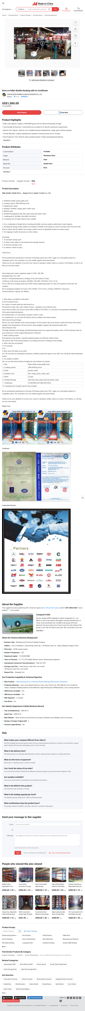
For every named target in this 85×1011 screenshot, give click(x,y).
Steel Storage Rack (51, 15)
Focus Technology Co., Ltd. (28, 1005)
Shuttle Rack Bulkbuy (23, 989)
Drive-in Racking (7, 939)
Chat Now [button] (64, 113)
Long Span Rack (27, 943)
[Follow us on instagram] (74, 998)
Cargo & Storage (25, 15)
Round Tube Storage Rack (58, 964)
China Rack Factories (10, 979)
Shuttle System (20, 984)
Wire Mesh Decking (8, 943)
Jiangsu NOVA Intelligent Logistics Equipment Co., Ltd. (24, 94)
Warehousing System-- (9, 935)
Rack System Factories (44, 979)
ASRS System (54, 682)
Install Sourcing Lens (12, 1001)
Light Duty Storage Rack (28, 969)
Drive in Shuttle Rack (28, 939)
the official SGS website (51, 608)
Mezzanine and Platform (70, 939)
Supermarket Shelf (10, 964)
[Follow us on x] (71, 998)
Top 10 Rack (72, 984)
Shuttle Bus (7, 984)
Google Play (20, 998)
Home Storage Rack (10, 969)
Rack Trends (8, 989)
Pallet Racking (21, 682)
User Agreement (53, 1005)
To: (12, 830)
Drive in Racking (32, 682)
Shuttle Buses (46, 984)
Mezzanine (63, 682)
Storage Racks (37, 15)
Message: (10, 835)
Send (17, 853)
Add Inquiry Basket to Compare (43, 80)
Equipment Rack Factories (64, 979)
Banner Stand (41, 964)
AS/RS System (47, 935)
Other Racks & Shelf (26, 964)
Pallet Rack (66, 935)
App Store (7, 998)
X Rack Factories (27, 979)
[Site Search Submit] (55, 9)
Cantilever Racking (48, 943)
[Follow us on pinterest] (80, 998)
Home (4, 15)
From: (11, 824)
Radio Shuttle (33, 984)
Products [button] (21, 9)
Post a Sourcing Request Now (59, 853)
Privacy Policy (74, 1005)
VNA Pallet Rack (47, 939)
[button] (3, 3)
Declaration (64, 1005)
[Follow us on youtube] (77, 998)
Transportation (13, 15)
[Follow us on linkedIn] (61, 1001)
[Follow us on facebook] (68, 998)
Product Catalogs (31, 931)
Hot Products (26, 935)
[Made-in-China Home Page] (42, 4)
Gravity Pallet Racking (70, 943)
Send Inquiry (22, 112)
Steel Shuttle (60, 984)
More (4, 993)
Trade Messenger (34, 998)
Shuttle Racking (43, 682)
